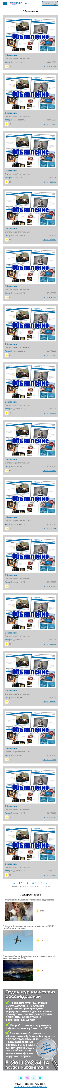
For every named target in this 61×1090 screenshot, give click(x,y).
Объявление (11, 55)
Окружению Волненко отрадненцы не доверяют (29, 900)
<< (13, 883)
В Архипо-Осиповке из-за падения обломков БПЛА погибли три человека (28, 927)
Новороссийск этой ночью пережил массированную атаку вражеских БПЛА (29, 957)
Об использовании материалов (30, 1086)
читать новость (49, 66)
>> (47, 883)
